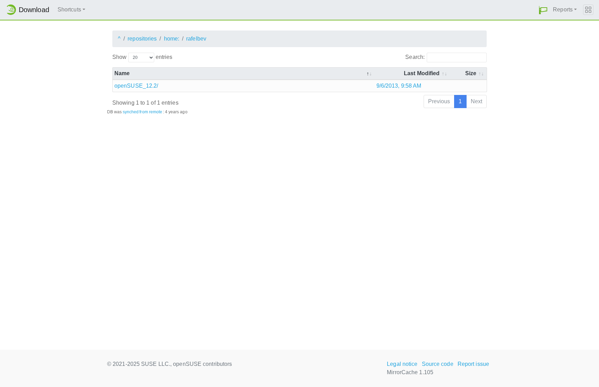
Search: (415, 57)
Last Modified (422, 73)
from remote (150, 111)
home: (172, 39)
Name (122, 73)
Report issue (473, 364)
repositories (142, 39)
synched (131, 111)
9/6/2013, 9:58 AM (399, 86)
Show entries (142, 57)
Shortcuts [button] (69, 9)
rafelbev (196, 39)
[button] (543, 10)
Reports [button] (563, 9)
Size (470, 73)
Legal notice (402, 364)
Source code (437, 364)
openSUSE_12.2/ (136, 86)
